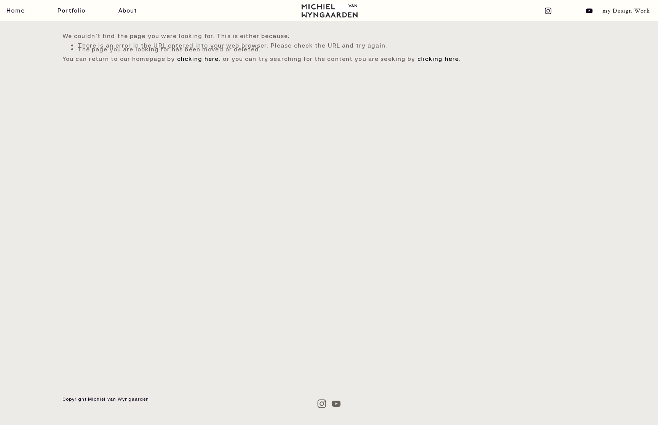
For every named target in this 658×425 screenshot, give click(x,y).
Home (15, 10)
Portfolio (71, 10)
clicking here (198, 58)
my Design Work (626, 11)
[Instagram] (548, 11)
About (127, 10)
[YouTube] (589, 11)
